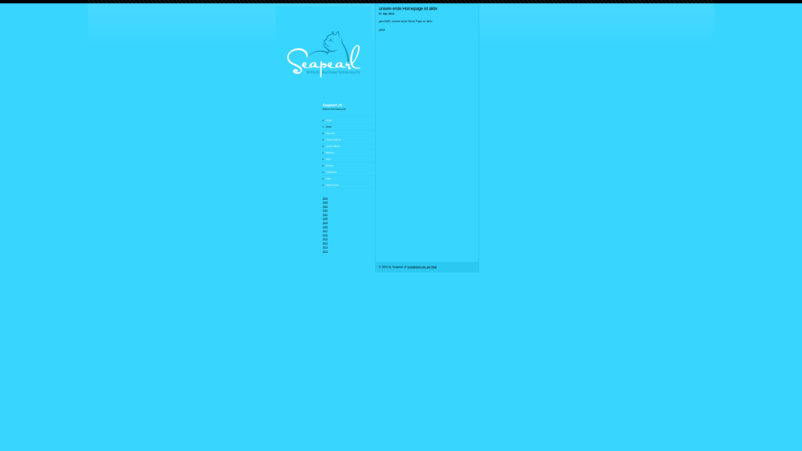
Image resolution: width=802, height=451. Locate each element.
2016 (325, 235)
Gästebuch (331, 172)
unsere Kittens (333, 146)
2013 (325, 247)
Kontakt (330, 165)
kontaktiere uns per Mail (422, 267)
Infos (328, 159)
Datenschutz (332, 185)
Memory (330, 152)
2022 (325, 210)
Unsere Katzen (333, 139)
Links (328, 178)
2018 (325, 227)
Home (329, 120)
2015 (325, 239)
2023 (325, 206)
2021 (325, 214)
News (329, 126)
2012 (325, 251)
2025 (325, 198)
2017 (325, 231)
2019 (325, 223)
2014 (325, 243)
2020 (325, 218)
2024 (325, 202)
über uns (330, 133)
